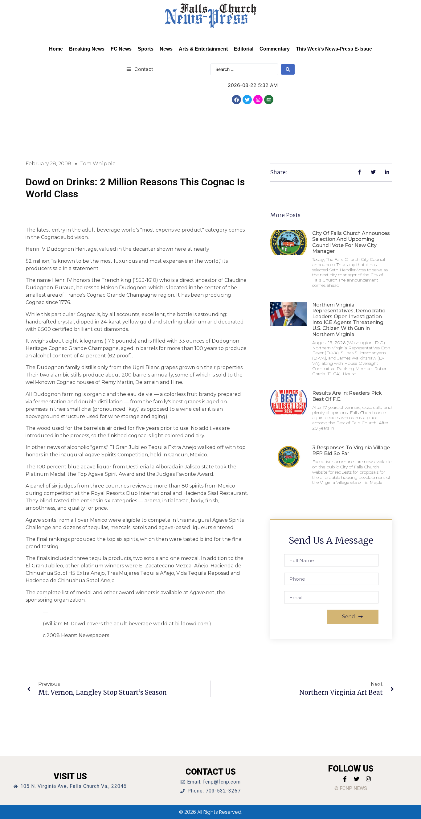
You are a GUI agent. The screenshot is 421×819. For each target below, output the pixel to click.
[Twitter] (247, 99)
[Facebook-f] (345, 779)
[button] (139, 69)
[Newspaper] (268, 99)
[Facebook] (236, 99)
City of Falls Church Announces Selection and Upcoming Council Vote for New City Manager (351, 242)
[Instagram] (258, 99)
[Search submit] (288, 69)
